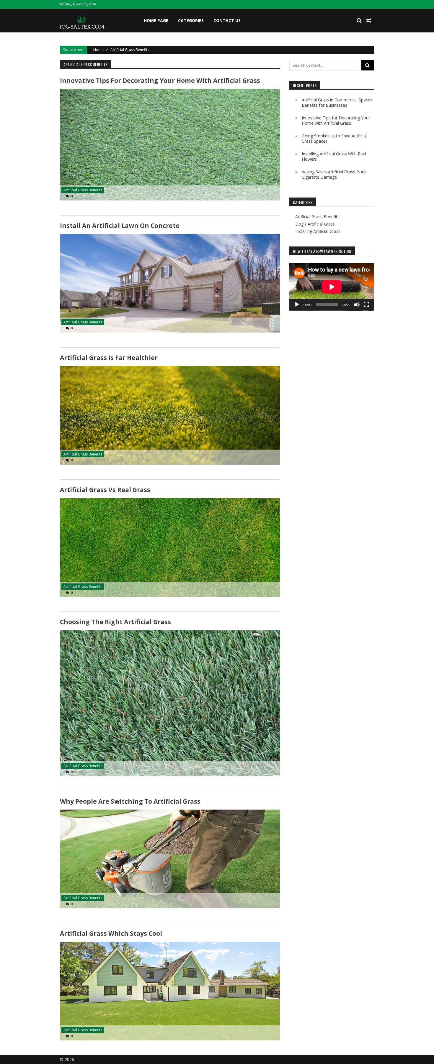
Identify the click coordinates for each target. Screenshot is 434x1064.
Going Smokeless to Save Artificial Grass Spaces (334, 138)
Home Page (156, 20)
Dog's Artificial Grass (315, 224)
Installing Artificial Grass (317, 231)
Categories (191, 20)
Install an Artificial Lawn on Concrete (120, 225)
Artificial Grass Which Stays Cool (111, 933)
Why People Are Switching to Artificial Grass (130, 801)
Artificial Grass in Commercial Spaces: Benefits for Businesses (337, 102)
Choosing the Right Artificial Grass (115, 622)
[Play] (297, 304)
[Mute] (357, 304)
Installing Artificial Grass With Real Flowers (334, 156)
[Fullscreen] (366, 304)
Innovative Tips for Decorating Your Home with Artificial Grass (160, 80)
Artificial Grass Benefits (82, 190)
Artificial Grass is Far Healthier (109, 357)
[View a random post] (368, 20)
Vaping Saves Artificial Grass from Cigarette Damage (334, 174)
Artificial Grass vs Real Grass (105, 490)
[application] (331, 287)
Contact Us (227, 20)
